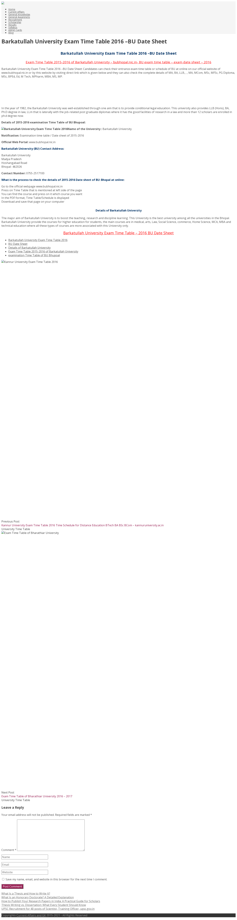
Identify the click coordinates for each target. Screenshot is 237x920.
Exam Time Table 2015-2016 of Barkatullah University (43, 251)
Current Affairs (16, 11)
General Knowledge (19, 14)
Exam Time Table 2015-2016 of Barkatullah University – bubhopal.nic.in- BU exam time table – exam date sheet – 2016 (118, 62)
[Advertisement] (18, 94)
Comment (8, 850)
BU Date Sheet (17, 244)
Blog (11, 32)
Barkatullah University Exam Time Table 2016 (37, 240)
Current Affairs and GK (31, 915)
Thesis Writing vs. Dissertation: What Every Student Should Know (43, 905)
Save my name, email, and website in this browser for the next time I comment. (56, 879)
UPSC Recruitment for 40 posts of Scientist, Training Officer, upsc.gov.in (48, 909)
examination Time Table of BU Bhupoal (34, 255)
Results (12, 24)
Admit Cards (15, 30)
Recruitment (15, 19)
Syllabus (12, 27)
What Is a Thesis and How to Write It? (25, 893)
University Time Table (15, 529)
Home (11, 9)
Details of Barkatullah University (29, 248)
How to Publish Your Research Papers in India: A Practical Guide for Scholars (50, 901)
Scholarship (14, 22)
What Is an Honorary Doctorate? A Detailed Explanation (37, 897)
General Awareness (19, 17)
